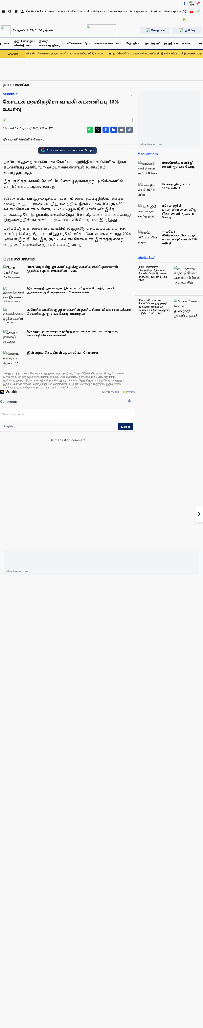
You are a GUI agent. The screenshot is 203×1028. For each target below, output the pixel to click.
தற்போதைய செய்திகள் (24, 43)
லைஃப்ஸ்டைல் (106, 43)
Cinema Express (117, 11)
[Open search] (10, 11)
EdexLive (155, 11)
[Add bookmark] (131, 94)
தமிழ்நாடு (152, 43)
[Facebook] (184, 3)
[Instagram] (198, 3)
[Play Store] (184, 19)
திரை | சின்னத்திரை (49, 43)
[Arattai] (191, 3)
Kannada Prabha (67, 11)
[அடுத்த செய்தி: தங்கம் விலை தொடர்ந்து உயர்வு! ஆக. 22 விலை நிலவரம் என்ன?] (199, 514)
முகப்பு (5, 43)
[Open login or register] (22, 11)
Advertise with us (150, 144)
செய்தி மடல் (158, 30)
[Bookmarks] (16, 11)
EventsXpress (172, 11)
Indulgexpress (138, 11)
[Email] (121, 130)
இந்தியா (171, 43)
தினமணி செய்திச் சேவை (23, 139)
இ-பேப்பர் (190, 30)
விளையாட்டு (77, 43)
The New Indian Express (40, 11)
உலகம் (187, 43)
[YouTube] (191, 11)
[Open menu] (3, 11)
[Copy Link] (129, 130)
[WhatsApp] (198, 11)
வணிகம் (10, 94)
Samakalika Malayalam (92, 11)
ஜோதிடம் (133, 43)
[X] (184, 11)
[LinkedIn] (113, 130)
